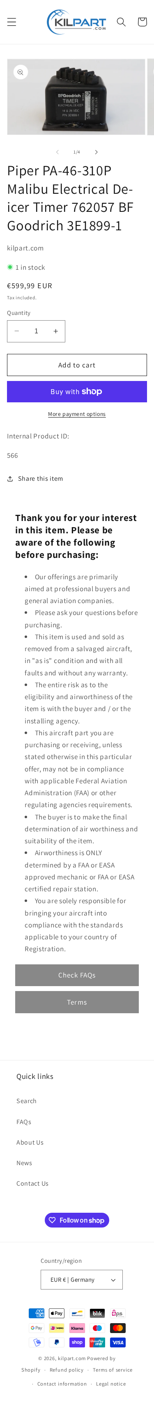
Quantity (19, 313)
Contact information (62, 1383)
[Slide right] (96, 152)
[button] (11, 21)
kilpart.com (72, 1358)
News (24, 1163)
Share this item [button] (40, 478)
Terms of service (113, 1369)
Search (26, 1101)
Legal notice (111, 1383)
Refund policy (67, 1369)
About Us (30, 1142)
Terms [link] (77, 1002)
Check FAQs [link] (77, 975)
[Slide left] (57, 152)
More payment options (77, 414)
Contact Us (32, 1183)
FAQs (24, 1121)
